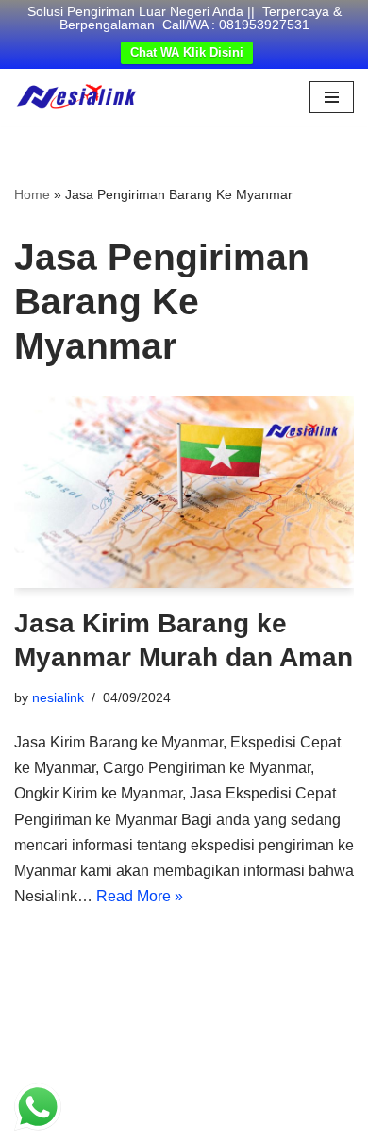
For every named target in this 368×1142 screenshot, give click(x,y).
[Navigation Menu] (331, 97)
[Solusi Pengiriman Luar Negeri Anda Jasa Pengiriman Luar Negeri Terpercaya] (76, 97)
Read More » (139, 896)
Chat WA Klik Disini (186, 52)
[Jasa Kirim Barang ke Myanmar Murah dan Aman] (184, 492)
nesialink (58, 697)
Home (32, 194)
